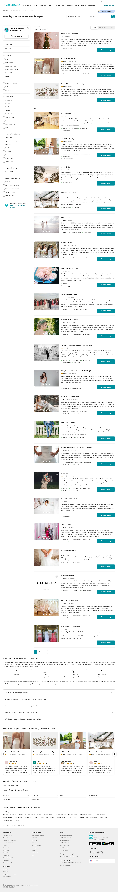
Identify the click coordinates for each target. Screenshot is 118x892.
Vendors (43, 5)
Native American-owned (12, 185)
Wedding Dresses (16, 10)
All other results (39, 109)
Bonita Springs (7, 799)
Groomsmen (9, 80)
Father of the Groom (11, 69)
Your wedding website (38, 835)
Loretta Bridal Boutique (70, 396)
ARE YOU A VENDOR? (108, 2)
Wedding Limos (50, 817)
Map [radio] (112, 27)
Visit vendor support (65, 865)
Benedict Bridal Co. (68, 192)
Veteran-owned (10, 192)
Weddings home (7, 835)
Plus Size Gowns (10, 114)
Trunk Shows (9, 162)
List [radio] (95, 27)
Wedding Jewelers (8, 820)
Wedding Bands (29, 817)
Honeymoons (64, 850)
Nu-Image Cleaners (68, 550)
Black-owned (9, 171)
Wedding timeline (65, 842)
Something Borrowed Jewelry (72, 84)
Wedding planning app (66, 835)
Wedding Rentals (7, 817)
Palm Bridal (65, 217)
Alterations (8, 137)
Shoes (7, 121)
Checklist (34, 837)
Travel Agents (103, 817)
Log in (106, 5)
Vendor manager (36, 845)
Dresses (57, 5)
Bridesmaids (9, 62)
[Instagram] (101, 852)
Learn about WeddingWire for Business (71, 862)
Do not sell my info (8, 858)
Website (80, 5)
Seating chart (35, 847)
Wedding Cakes (39, 817)
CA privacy (6, 860)
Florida (25, 10)
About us (5, 837)
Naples (62, 795)
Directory (5, 869)
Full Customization (10, 148)
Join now (112, 5)
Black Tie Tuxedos (68, 422)
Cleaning (8, 144)
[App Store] (95, 845)
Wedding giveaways (65, 840)
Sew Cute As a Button (69, 268)
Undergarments (10, 124)
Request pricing (106, 50)
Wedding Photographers (9, 814)
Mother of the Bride (11, 83)
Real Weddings (64, 847)
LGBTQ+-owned (10, 182)
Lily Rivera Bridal (67, 575)
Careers (5, 845)
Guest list (34, 840)
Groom (7, 76)
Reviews (5, 871)
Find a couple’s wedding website (69, 856)
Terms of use (6, 853)
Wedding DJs (22, 814)
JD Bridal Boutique (68, 139)
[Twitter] (94, 852)
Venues (36, 5)
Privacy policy (6, 855)
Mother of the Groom (11, 87)
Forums (50, 5)
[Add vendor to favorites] (56, 35)
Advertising (6, 850)
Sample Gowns (9, 117)
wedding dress (20, 664)
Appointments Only (11, 141)
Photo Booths (18, 817)
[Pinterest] (98, 852)
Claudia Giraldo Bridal (69, 319)
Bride (6, 59)
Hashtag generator (65, 837)
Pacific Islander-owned (12, 189)
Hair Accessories (10, 107)
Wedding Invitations (91, 817)
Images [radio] (104, 27)
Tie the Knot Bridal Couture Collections (76, 345)
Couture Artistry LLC (69, 59)
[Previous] (3, 754)
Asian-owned (9, 175)
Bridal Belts (8, 100)
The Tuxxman (66, 524)
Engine (33, 850)
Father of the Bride (11, 66)
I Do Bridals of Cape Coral (71, 626)
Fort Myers (6, 795)
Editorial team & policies (9, 840)
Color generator (64, 845)
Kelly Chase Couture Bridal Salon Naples (77, 371)
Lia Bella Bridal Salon (69, 499)
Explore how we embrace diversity (17, 207)
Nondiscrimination (8, 842)
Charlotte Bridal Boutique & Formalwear (76, 447)
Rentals (7, 155)
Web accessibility (7, 863)
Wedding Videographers (85, 814)
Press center (6, 847)
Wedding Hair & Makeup (34, 814)
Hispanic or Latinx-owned (12, 178)
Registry (70, 5)
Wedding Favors (19, 820)
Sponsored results (40, 29)
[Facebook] (90, 852)
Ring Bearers (9, 90)
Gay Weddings (7, 876)
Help (33, 855)
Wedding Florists (72, 814)
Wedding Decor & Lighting (77, 817)
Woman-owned (9, 196)
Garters (7, 103)
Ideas (63, 5)
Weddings (6, 10)
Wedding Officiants (100, 814)
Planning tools (26, 5)
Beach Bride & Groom (69, 34)
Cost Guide (35, 853)
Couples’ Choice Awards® (10, 874)
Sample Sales (9, 158)
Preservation (9, 151)
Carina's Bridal (66, 243)
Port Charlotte (93, 795)
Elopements (91, 5)
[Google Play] (108, 845)
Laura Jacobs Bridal (68, 113)
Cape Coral (35, 795)
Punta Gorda (35, 799)
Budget (34, 842)
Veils (6, 128)
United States (97, 861)
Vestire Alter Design (69, 294)
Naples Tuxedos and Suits (10, 786)
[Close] (28, 28)
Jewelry (7, 110)
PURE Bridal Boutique (69, 601)
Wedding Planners (48, 814)
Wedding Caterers (61, 814)
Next (44, 652)
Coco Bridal (65, 167)
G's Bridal (64, 473)
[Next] (115, 754)
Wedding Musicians (62, 817)
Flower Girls (8, 73)
